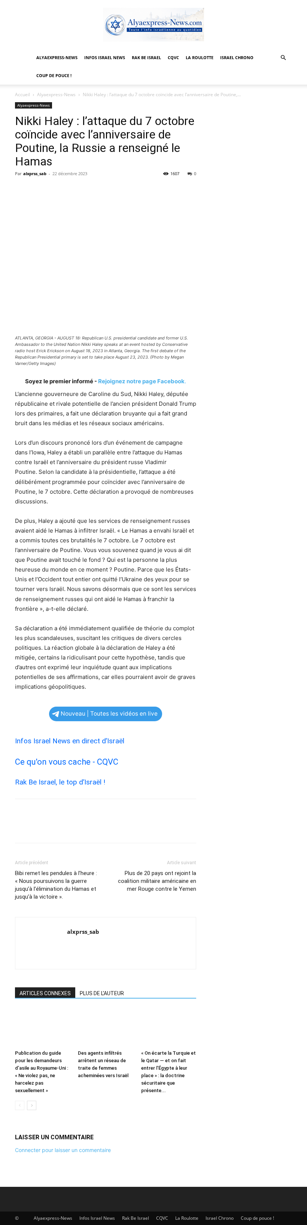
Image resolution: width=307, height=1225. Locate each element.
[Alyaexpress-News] (153, 25)
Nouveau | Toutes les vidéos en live (109, 713)
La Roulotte (199, 57)
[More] (92, 190)
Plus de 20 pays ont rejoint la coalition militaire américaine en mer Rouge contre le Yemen (157, 881)
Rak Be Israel (146, 57)
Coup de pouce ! (54, 75)
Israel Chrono (236, 57)
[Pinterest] (56, 190)
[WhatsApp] (74, 190)
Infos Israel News (104, 57)
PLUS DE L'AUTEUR (102, 993)
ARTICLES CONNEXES (45, 993)
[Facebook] (22, 190)
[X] (39, 190)
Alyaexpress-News (56, 57)
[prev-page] (19, 1105)
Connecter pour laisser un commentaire (63, 1150)
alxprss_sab (34, 173)
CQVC (173, 57)
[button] (283, 57)
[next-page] (31, 1105)
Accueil (22, 94)
